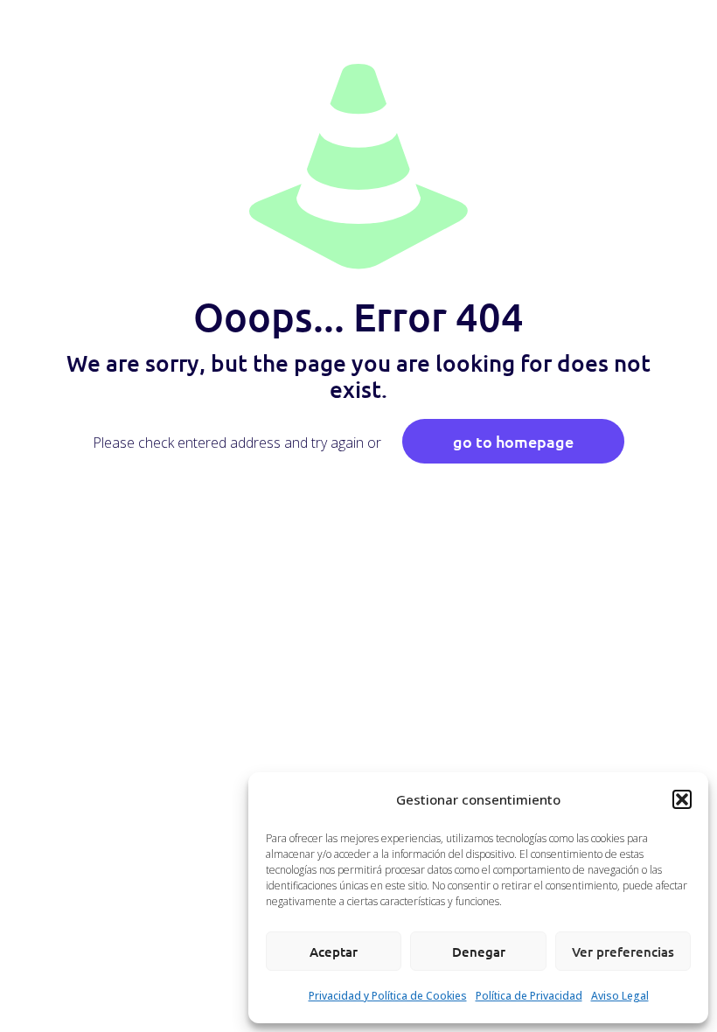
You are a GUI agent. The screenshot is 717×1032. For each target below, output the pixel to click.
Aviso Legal (620, 995)
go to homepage (513, 441)
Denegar (478, 951)
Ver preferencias (623, 951)
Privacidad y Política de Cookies (388, 995)
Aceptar (334, 951)
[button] (682, 799)
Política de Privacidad (529, 995)
